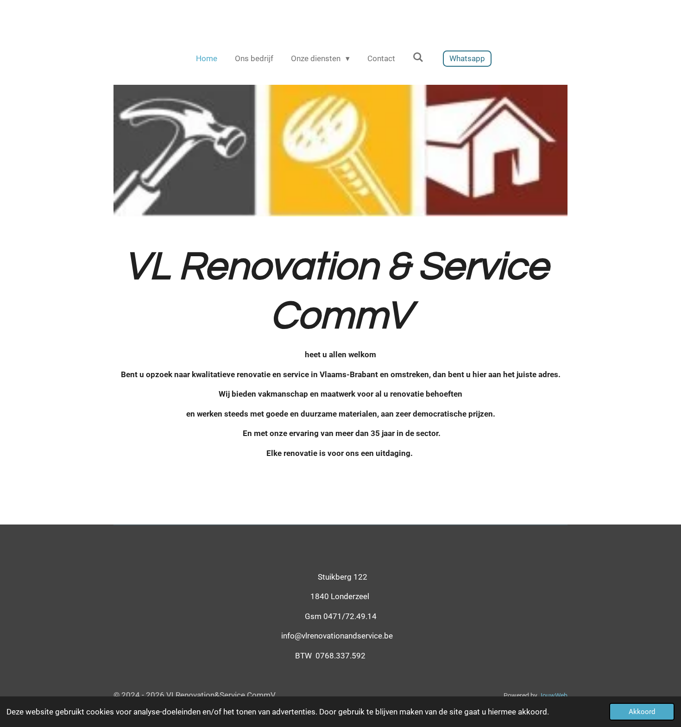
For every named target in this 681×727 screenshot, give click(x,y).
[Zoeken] (418, 57)
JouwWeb (553, 695)
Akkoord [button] (642, 712)
